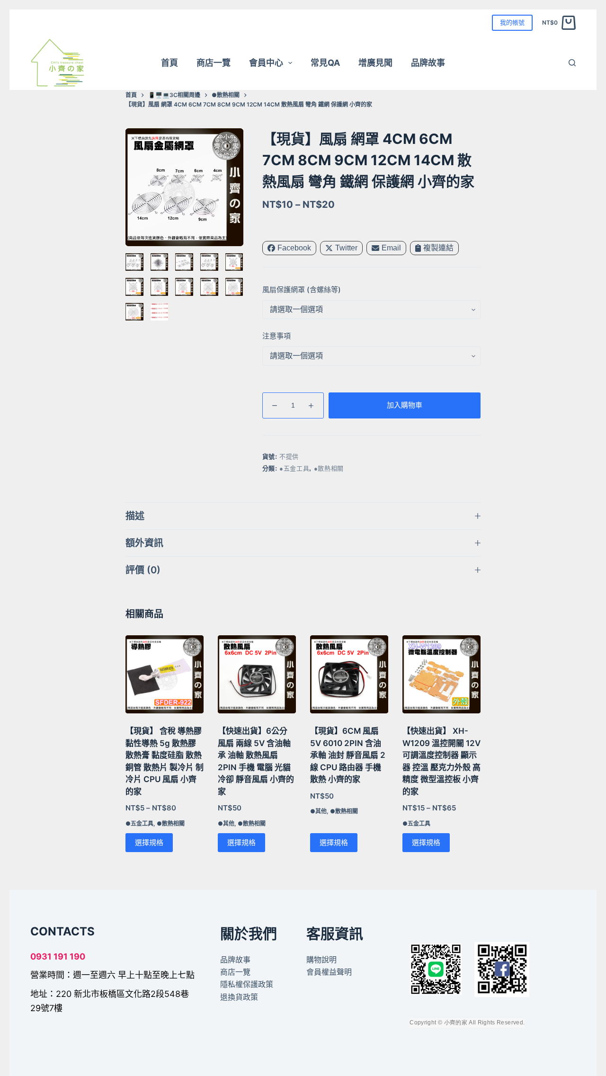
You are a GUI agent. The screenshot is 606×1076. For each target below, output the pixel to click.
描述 (134, 516)
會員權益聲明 (329, 972)
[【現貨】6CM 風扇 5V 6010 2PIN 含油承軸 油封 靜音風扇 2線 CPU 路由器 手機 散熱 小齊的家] (349, 674)
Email (391, 248)
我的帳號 (512, 22)
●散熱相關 (329, 468)
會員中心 (266, 63)
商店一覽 (213, 63)
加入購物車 (404, 404)
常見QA (325, 63)
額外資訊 (144, 543)
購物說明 (321, 959)
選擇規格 (149, 842)
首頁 (169, 63)
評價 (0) (142, 570)
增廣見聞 (375, 63)
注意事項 (276, 335)
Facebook (294, 248)
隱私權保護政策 (246, 984)
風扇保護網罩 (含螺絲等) (301, 289)
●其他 (226, 823)
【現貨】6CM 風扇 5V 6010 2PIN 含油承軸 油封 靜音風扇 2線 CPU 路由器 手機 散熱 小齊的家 (347, 755)
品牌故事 (428, 63)
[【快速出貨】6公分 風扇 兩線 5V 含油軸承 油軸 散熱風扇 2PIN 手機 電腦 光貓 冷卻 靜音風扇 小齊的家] (257, 674)
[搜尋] (572, 62)
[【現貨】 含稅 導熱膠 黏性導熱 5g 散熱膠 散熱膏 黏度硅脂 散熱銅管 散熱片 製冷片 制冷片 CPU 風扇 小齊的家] (164, 674)
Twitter (346, 248)
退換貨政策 (239, 997)
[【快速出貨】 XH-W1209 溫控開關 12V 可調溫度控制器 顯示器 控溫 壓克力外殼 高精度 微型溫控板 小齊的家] (441, 674)
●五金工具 (294, 468)
